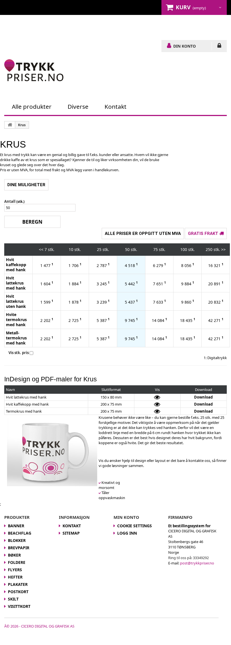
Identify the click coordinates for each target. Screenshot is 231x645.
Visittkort (111, 29)
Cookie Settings (134, 525)
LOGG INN (219, 46)
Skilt (88, 29)
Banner (12, 24)
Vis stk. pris (18, 352)
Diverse (78, 106)
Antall (9, 201)
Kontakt (117, 34)
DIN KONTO (184, 45)
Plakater (14, 29)
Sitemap (71, 533)
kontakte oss (199, 460)
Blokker (69, 24)
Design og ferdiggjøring (75, 34)
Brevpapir (95, 24)
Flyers (164, 24)
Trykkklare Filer (22, 34)
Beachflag (19, 533)
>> (223, 249)
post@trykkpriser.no (197, 563)
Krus (204, 24)
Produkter (16, 19)
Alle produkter (32, 106)
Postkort (41, 29)
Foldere (141, 24)
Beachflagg (40, 24)
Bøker (119, 24)
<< (41, 249)
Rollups (67, 29)
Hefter (185, 24)
